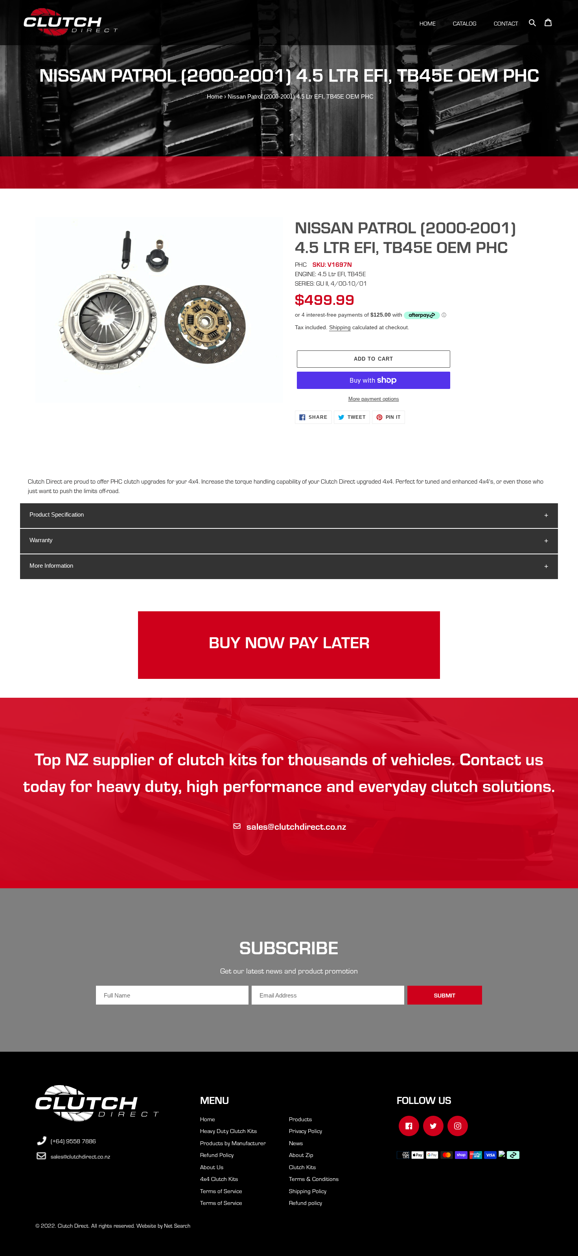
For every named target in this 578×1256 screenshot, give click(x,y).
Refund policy (305, 1202)
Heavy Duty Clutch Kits (228, 1131)
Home (215, 96)
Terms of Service (221, 1191)
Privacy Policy (305, 1131)
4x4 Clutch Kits (219, 1179)
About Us (211, 1167)
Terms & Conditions (314, 1179)
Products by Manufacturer (233, 1143)
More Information (51, 565)
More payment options (373, 399)
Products (300, 1119)
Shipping (340, 327)
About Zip (301, 1155)
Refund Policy (217, 1155)
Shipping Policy (307, 1191)
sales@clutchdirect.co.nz (296, 826)
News (296, 1143)
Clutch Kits (302, 1167)
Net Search (177, 1225)
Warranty (41, 540)
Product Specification (56, 514)
